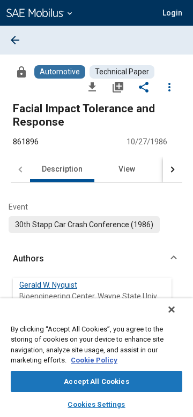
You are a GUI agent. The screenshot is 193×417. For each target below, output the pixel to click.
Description (62, 169)
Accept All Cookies (96, 381)
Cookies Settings (96, 404)
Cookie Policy (94, 360)
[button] (96, 259)
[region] (96, 357)
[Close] (171, 309)
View (126, 169)
